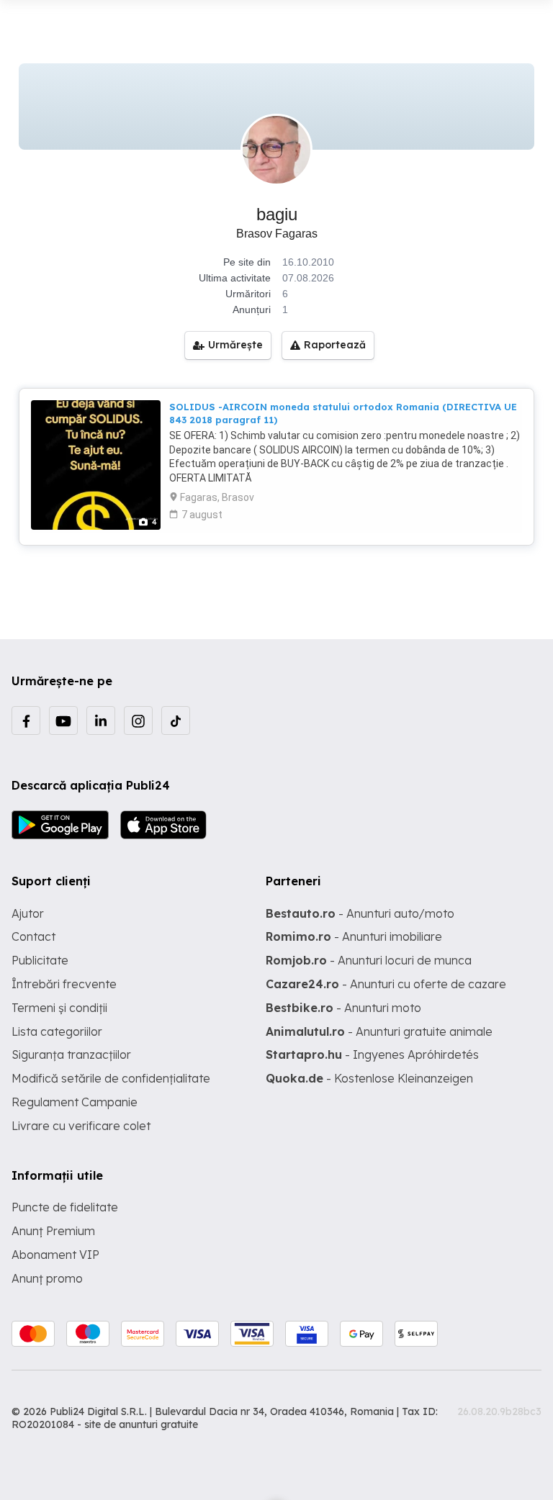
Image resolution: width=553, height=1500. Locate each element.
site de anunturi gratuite (141, 1424)
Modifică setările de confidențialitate (111, 1078)
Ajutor (28, 913)
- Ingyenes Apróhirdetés (372, 1054)
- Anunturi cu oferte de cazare (386, 984)
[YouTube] (63, 720)
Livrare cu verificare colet (81, 1126)
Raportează (335, 344)
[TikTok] (175, 720)
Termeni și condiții (59, 1007)
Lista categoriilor (57, 1031)
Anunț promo (47, 1278)
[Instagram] (138, 720)
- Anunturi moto (343, 1007)
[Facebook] (26, 720)
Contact (33, 936)
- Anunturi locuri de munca (369, 960)
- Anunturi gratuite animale (379, 1031)
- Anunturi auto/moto (360, 913)
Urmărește (235, 344)
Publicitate (40, 960)
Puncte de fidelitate (65, 1207)
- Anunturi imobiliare (354, 936)
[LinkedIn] (100, 720)
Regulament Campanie (75, 1102)
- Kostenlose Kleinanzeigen (369, 1078)
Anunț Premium (53, 1231)
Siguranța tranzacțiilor (71, 1054)
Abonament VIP (55, 1254)
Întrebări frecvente (64, 984)
